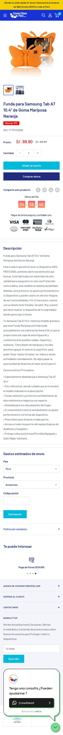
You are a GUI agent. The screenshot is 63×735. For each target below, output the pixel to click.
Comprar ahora (31, 176)
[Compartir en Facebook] (38, 189)
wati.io (38, 711)
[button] (31, 703)
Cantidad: (8, 153)
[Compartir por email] (57, 189)
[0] (57, 15)
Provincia (8, 477)
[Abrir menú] (5, 15)
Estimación (15, 514)
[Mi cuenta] (50, 15)
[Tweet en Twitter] (51, 189)
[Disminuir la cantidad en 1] (19, 153)
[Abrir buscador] (43, 15)
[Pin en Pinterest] (44, 189)
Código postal (10, 493)
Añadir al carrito (31, 165)
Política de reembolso (15, 529)
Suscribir (13, 658)
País (5, 461)
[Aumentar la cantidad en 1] (37, 153)
